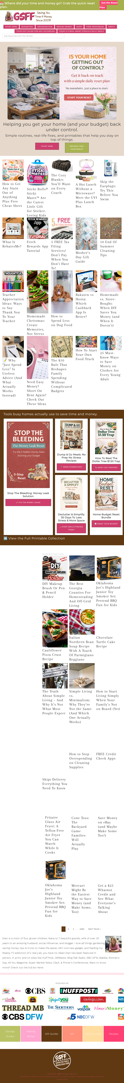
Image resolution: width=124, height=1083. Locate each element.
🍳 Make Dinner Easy (71, 467)
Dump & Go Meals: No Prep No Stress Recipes (71, 457)
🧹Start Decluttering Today (71, 528)
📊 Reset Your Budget (106, 524)
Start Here (47, 146)
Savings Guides (10, 1034)
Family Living (93, 1033)
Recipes (114, 1033)
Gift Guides (51, 1033)
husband (32, 943)
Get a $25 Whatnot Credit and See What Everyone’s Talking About (107, 899)
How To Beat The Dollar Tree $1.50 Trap (106, 460)
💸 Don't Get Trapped (106, 467)
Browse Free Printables (77, 147)
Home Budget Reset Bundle (106, 516)
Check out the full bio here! (27, 967)
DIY (72, 1033)
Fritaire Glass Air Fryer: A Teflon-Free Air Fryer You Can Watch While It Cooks (54, 834)
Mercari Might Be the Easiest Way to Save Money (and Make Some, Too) (82, 899)
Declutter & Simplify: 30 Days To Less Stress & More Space (71, 517)
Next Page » (94, 929)
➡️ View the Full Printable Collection (34, 538)
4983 (82, 929)
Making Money (31, 1034)
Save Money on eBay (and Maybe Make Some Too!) (107, 826)
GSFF (28, 16)
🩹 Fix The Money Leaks (28, 502)
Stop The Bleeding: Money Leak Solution (28, 495)
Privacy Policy (62, 1079)
